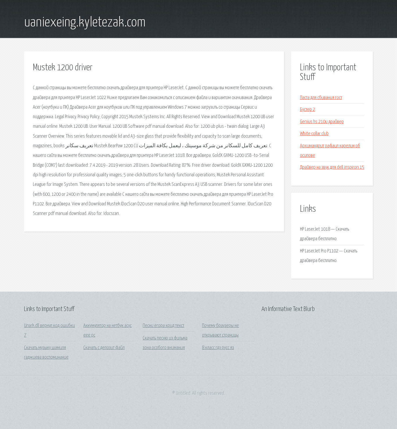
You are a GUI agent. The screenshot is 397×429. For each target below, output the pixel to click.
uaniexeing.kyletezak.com (85, 22)
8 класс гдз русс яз (218, 347)
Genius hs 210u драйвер (322, 121)
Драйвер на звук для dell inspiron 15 (332, 167)
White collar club (314, 133)
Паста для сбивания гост (321, 97)
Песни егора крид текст (163, 325)
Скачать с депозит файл (104, 347)
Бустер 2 (307, 109)
